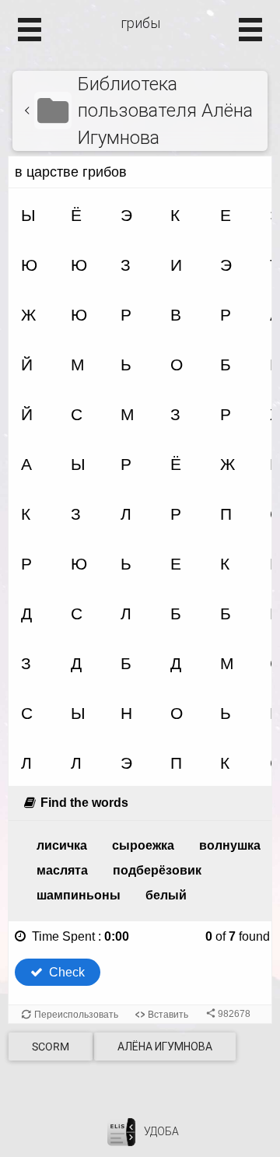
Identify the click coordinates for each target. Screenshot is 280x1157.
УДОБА (161, 1131)
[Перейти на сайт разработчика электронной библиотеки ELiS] (121, 1131)
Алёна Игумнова (164, 1046)
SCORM (50, 1046)
